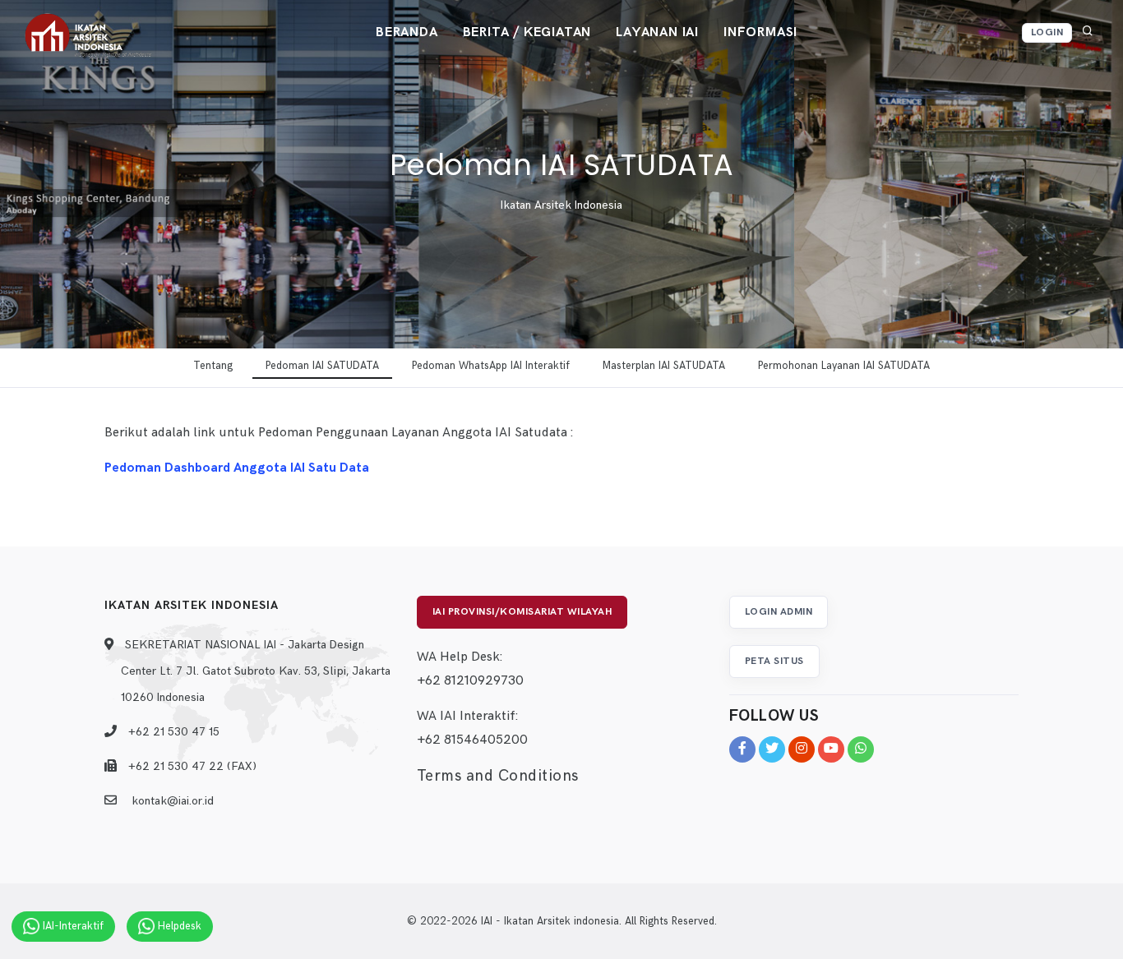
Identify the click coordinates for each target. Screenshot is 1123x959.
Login (1047, 32)
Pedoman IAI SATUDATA (322, 365)
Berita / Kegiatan (527, 32)
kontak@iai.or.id (173, 801)
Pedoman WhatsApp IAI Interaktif (491, 365)
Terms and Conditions (498, 776)
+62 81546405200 (472, 740)
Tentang (213, 365)
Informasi (760, 32)
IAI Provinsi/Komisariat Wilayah (522, 612)
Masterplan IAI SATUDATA (664, 365)
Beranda (407, 32)
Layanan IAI (657, 32)
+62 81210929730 (470, 681)
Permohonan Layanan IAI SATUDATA (844, 365)
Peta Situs (774, 661)
